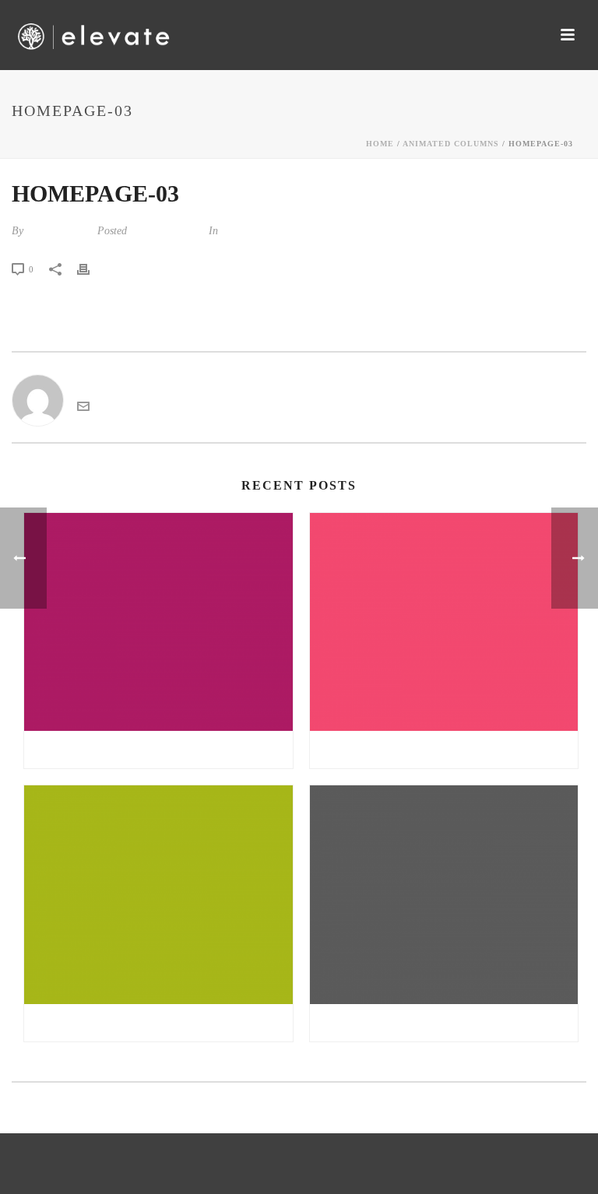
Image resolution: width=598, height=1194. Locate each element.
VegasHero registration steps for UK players (448, 749)
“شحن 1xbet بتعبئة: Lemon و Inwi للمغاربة (158, 749)
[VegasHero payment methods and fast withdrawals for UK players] (158, 894)
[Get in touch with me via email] (83, 408)
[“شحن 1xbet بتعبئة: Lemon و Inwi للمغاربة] (158, 622)
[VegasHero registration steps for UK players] (444, 622)
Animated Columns (451, 143)
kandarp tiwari (58, 231)
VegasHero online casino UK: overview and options (448, 1022)
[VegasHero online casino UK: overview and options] (444, 894)
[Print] (91, 268)
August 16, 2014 (166, 231)
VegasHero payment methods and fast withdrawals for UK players (162, 1022)
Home (380, 143)
